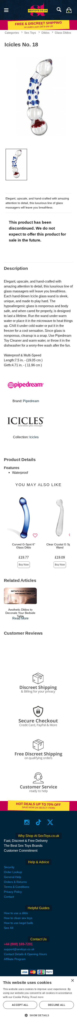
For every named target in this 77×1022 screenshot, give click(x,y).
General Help (12, 877)
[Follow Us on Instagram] (27, 822)
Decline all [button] (56, 1005)
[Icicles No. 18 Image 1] (38, 97)
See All (8, 928)
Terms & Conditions (16, 887)
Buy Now (24, 564)
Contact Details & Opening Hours (25, 954)
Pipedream (31, 401)
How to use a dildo (16, 913)
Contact (9, 896)
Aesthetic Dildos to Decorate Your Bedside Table (20, 613)
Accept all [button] (20, 1005)
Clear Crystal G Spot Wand (59, 545)
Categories (12, 32)
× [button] (72, 980)
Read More (20, 618)
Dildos (45, 32)
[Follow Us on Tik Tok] (38, 822)
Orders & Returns (15, 882)
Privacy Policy (13, 892)
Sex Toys (30, 32)
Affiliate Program (15, 959)
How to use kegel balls (18, 923)
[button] (6, 10)
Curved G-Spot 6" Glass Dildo (23, 545)
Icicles (34, 437)
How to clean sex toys (18, 918)
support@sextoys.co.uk (19, 949)
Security (9, 867)
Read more (37, 997)
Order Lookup (13, 872)
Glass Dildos (63, 32)
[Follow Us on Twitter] (50, 822)
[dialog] (38, 999)
